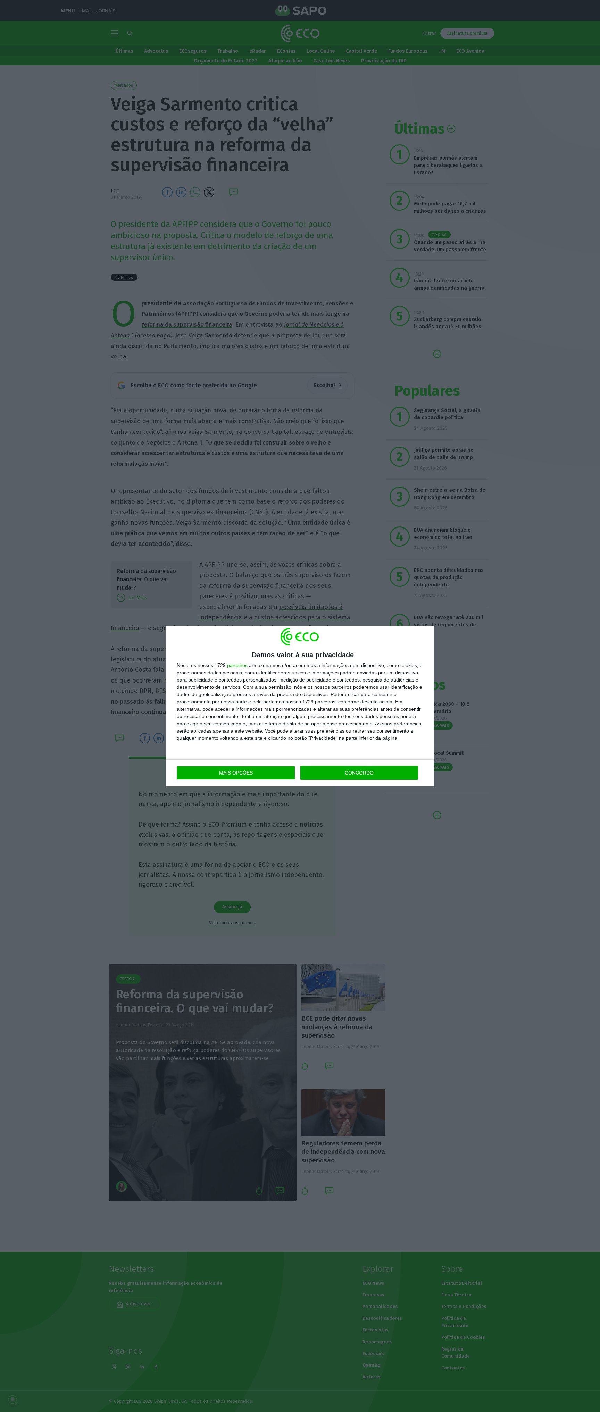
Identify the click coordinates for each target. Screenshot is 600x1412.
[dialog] (300, 706)
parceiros (237, 665)
